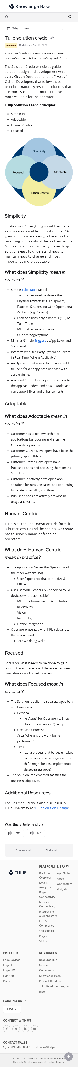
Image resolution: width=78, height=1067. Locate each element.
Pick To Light (26, 618)
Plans (6, 981)
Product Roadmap (50, 981)
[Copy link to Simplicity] (32, 216)
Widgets (62, 889)
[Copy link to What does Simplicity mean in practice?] (30, 280)
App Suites (64, 873)
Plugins (43, 936)
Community (46, 970)
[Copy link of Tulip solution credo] (52, 38)
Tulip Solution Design (51, 808)
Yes (17, 833)
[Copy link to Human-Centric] (45, 514)
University (45, 965)
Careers (31, 1058)
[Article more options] (70, 28)
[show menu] (71, 6)
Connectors (64, 883)
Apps (60, 878)
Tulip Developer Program (54, 986)
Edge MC (9, 970)
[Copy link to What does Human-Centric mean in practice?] (47, 557)
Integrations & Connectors (48, 914)
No (39, 833)
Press (62, 1058)
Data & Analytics (45, 885)
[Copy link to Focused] (29, 653)
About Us (18, 1058)
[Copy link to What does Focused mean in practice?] (30, 691)
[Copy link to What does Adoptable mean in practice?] (30, 424)
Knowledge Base (50, 975)
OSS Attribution (47, 1058)
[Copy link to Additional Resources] (57, 793)
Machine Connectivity (47, 904)
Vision (21, 612)
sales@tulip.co (48, 1047)
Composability (42, 58)
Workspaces (47, 930)
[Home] (29, 6)
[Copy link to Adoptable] (34, 404)
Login (12, 1009)
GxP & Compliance (46, 923)
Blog (42, 991)
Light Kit (8, 975)
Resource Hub (48, 959)
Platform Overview (45, 875)
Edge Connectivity (47, 894)
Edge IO (8, 965)
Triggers (40, 340)
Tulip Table (29, 289)
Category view (20, 28)
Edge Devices (11, 959)
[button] (22, 850)
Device (22, 624)
